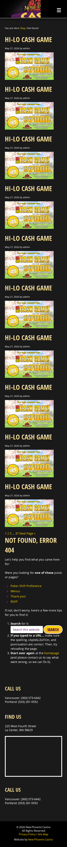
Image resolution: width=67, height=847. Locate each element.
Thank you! (18, 596)
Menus (15, 591)
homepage (51, 653)
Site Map (43, 834)
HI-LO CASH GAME (28, 39)
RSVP (14, 601)
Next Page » (27, 533)
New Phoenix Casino (20, 9)
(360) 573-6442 (31, 698)
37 (17, 533)
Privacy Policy (27, 834)
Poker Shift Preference (26, 586)
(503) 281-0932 (28, 702)
